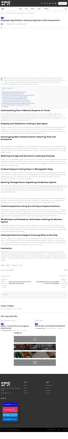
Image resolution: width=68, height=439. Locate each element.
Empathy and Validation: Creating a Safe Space (12, 93)
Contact (46, 8)
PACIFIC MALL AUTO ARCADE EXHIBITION (50, 326)
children (8, 265)
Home (20, 8)
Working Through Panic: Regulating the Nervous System (15, 100)
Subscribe (62, 3)
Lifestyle (34, 362)
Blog (26, 8)
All (35, 339)
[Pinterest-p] (10, 393)
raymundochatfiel (6, 330)
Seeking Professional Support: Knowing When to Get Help (15, 104)
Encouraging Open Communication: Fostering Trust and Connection (18, 95)
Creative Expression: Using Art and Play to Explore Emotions (16, 101)
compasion (14, 265)
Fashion (34, 346)
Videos (32, 8)
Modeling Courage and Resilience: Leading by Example (14, 96)
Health (35, 354)
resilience (3, 260)
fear (20, 265)
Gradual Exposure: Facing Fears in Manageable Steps (15, 98)
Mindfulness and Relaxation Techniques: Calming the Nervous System (18, 103)
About (39, 8)
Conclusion (5, 106)
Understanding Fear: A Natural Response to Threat (14, 92)
